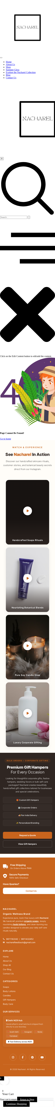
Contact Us (11, 77)
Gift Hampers (9, 999)
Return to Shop (27, 1099)
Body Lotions (9, 991)
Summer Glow (13, 69)
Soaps (6, 987)
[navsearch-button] (27, 214)
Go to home (5, 439)
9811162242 (12, 939)
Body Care (8, 1004)
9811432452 (27, 939)
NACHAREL (10, 909)
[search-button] (29, 217)
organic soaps (31, 921)
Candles (7, 995)
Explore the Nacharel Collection (21, 72)
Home (9, 62)
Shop (8, 67)
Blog (8, 75)
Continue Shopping (16, 1103)
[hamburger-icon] (1, 57)
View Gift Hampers (27, 844)
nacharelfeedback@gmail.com (20, 942)
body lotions (19, 924)
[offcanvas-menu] (27, 273)
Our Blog (7, 969)
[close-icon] (27, 353)
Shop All (7, 965)
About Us (10, 64)
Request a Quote (27, 835)
